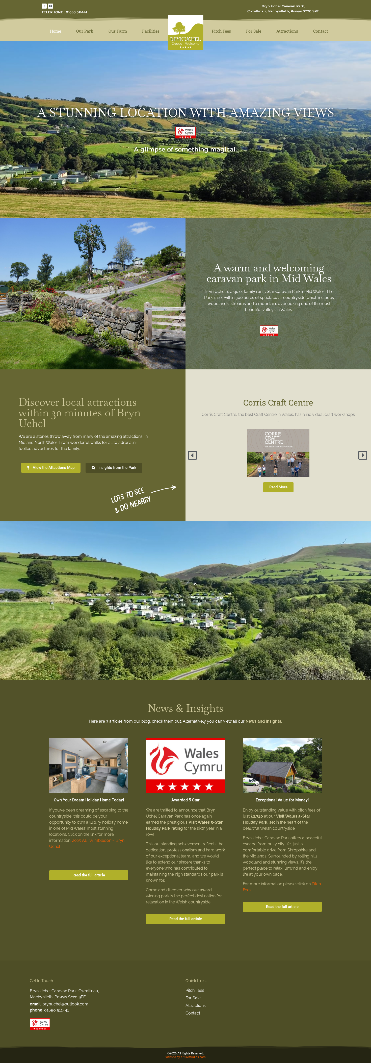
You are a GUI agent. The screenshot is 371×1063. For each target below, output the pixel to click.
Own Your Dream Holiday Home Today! (89, 800)
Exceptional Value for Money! (282, 800)
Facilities (151, 31)
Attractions (287, 31)
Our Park (84, 31)
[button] (193, 455)
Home (55, 31)
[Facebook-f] (44, 6)
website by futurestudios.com (186, 1057)
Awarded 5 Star (185, 800)
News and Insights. (264, 721)
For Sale (253, 31)
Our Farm (118, 31)
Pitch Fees (221, 31)
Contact (320, 31)
